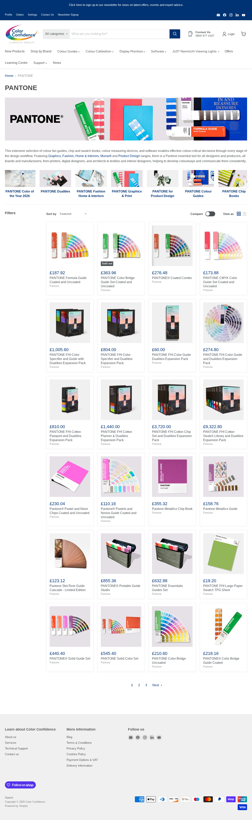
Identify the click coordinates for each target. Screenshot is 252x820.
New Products (15, 51)
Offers (229, 51)
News (57, 62)
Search (9, 797)
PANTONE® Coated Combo (172, 278)
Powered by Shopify (16, 805)
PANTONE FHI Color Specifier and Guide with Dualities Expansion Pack (68, 359)
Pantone (54, 285)
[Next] (243, 184)
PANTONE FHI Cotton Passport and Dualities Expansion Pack (65, 436)
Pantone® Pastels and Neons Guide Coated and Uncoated (118, 513)
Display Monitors (132, 51)
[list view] (244, 214)
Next (156, 685)
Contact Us (47, 14)
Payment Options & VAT (82, 759)
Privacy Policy (76, 748)
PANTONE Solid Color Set (119, 658)
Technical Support (16, 748)
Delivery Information (79, 765)
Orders (20, 14)
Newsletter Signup (68, 14)
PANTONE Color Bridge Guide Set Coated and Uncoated (118, 282)
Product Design (129, 156)
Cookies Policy (76, 754)
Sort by (51, 214)
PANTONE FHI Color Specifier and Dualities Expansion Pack (116, 359)
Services (10, 742)
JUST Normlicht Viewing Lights (194, 51)
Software (158, 51)
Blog (69, 737)
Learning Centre (16, 62)
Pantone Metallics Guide (220, 508)
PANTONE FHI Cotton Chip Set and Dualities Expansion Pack (172, 436)
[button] (229, 34)
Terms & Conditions (79, 742)
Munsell (105, 156)
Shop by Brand (41, 51)
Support (39, 63)
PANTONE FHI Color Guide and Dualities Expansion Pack (222, 359)
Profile (8, 14)
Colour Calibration (99, 51)
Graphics (54, 156)
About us (10, 737)
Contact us (12, 754)
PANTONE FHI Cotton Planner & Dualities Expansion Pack (116, 436)
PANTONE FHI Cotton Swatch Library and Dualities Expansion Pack (223, 436)
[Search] (175, 33)
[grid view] (239, 214)
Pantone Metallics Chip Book (172, 508)
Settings (32, 14)
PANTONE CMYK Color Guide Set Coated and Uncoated (220, 282)
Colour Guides (67, 51)
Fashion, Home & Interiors (80, 156)
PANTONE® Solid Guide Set (70, 658)
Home (9, 75)
